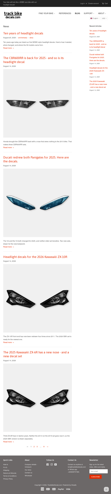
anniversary (22, 37)
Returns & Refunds (9, 473)
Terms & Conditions (9, 476)
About (101, 13)
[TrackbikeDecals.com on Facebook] (47, 465)
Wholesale (28, 475)
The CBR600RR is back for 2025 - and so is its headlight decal (97, 44)
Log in (82, 3)
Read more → (8, 48)
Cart (106, 3)
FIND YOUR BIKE (46, 13)
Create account (93, 3)
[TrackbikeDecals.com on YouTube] (55, 465)
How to (5, 464)
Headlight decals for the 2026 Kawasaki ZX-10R (35, 257)
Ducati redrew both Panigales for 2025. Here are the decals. (97, 57)
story (31, 37)
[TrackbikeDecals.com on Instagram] (51, 465)
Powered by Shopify (69, 485)
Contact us (28, 473)
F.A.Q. (5, 467)
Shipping (6, 470)
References (65, 13)
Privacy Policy (8, 479)
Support (88, 13)
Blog (77, 13)
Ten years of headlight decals (23, 33)
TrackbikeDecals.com (54, 485)
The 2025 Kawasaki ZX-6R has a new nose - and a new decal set (98, 84)
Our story (28, 470)
